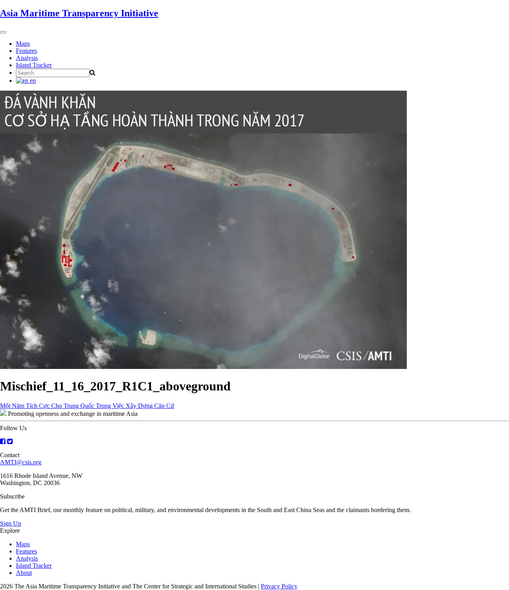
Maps (23, 43)
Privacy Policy (279, 586)
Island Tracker (34, 65)
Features (26, 50)
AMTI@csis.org (20, 462)
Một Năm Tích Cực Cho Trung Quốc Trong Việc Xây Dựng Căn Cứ (87, 405)
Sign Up (10, 523)
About (24, 572)
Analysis (27, 57)
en (32, 80)
